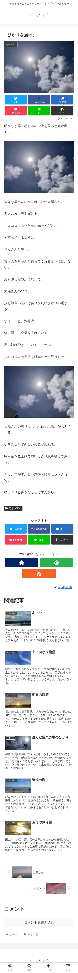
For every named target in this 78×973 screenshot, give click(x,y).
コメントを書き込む (39, 922)
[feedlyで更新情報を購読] (56, 562)
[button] (69, 581)
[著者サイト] (21, 562)
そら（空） (15, 508)
